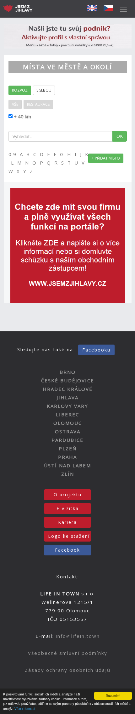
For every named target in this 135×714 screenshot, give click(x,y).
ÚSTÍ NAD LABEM (67, 465)
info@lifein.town (78, 636)
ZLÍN (67, 474)
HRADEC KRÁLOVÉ (68, 389)
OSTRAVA (67, 431)
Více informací (24, 708)
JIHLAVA (67, 397)
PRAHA (67, 457)
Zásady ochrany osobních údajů (68, 670)
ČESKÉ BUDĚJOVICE (67, 380)
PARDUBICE (67, 440)
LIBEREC (67, 414)
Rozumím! (113, 695)
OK (119, 136)
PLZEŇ (68, 448)
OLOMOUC (67, 423)
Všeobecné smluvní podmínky (67, 653)
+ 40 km (22, 116)
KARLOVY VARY (67, 406)
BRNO (68, 372)
